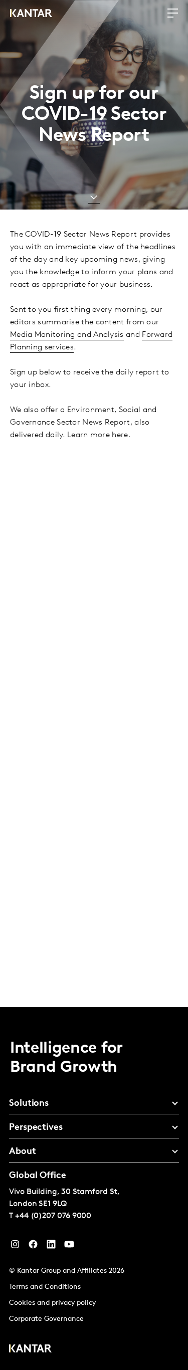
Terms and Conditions (45, 1287)
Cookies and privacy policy (52, 1303)
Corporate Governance (46, 1319)
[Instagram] (15, 1246)
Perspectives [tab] (36, 1127)
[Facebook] (33, 1246)
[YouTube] (51, 1246)
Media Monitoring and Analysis (67, 335)
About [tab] (22, 1151)
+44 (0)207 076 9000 (53, 1216)
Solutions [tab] (29, 1103)
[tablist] (94, 1188)
